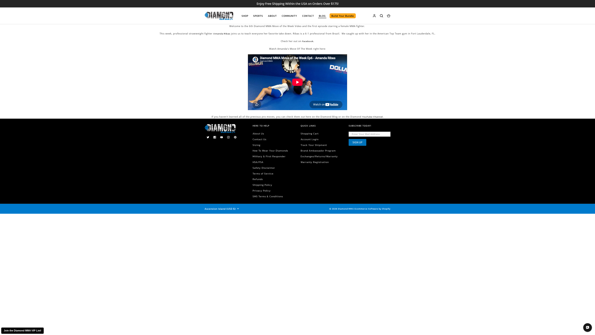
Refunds (258, 179)
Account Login (310, 139)
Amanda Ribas (221, 33)
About (272, 16)
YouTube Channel (372, 116)
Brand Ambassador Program (318, 150)
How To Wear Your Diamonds (270, 150)
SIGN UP (357, 142)
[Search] (381, 15)
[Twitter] (208, 137)
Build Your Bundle (342, 16)
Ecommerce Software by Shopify (372, 208)
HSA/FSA (258, 162)
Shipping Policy (262, 185)
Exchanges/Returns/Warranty (319, 156)
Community (289, 16)
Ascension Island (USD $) (220, 209)
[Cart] (388, 15)
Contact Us (259, 139)
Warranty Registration (315, 162)
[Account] (374, 15)
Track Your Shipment (314, 145)
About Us (258, 133)
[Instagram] (228, 137)
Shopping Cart (310, 133)
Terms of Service (263, 173)
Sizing (256, 145)
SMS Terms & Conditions (268, 196)
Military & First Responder (269, 156)
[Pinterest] (235, 137)
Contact (308, 16)
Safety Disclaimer (264, 168)
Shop (245, 16)
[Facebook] (214, 137)
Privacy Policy (262, 190)
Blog (322, 16)
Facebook (307, 41)
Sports (258, 16)
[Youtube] (221, 137)
